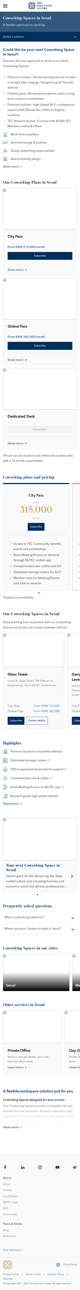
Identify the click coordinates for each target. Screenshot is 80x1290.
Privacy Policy (11, 1274)
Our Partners (10, 1196)
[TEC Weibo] (75, 1167)
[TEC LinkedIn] (22, 1167)
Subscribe (40, 256)
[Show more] (5, 5)
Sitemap (8, 1279)
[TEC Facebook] (5, 1167)
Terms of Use (33, 1274)
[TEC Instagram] (40, 1167)
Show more (11, 167)
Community (10, 1214)
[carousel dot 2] (41, 593)
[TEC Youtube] (57, 1167)
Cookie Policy (55, 1274)
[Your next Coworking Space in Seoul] (40, 876)
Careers (7, 1190)
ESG (5, 1208)
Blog (6, 1230)
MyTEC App (10, 1202)
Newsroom (9, 1236)
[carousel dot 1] (39, 593)
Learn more (15, 1067)
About (6, 1184)
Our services (11, 1250)
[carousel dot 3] (44, 593)
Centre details (36, 720)
